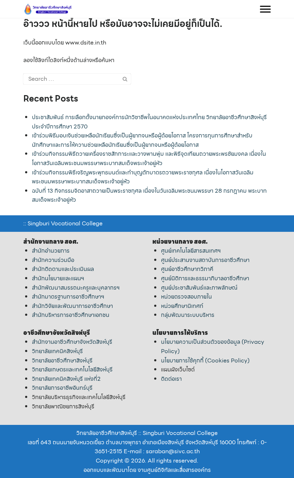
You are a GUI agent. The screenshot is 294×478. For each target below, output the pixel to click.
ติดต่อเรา (171, 378)
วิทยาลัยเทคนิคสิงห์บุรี (57, 351)
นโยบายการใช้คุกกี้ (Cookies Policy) (205, 360)
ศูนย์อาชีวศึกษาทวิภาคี (187, 268)
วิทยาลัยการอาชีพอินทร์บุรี (62, 387)
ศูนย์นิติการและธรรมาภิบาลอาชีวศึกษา (205, 278)
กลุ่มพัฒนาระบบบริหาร (187, 314)
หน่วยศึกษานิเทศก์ (182, 305)
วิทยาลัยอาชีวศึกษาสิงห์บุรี (62, 360)
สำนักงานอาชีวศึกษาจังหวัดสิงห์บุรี (72, 341)
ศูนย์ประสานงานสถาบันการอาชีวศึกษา (205, 260)
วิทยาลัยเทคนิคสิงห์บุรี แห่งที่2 (66, 378)
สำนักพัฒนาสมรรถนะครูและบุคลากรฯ (76, 287)
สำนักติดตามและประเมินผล (63, 268)
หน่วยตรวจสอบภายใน (186, 296)
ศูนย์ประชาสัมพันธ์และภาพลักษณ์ (199, 287)
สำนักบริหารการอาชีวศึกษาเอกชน (70, 314)
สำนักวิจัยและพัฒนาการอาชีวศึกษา (72, 305)
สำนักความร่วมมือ (53, 260)
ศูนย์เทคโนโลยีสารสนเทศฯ (191, 250)
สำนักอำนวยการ (51, 250)
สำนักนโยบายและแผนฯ (58, 278)
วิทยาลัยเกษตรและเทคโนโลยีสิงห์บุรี (72, 369)
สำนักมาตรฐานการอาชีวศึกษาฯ (68, 296)
